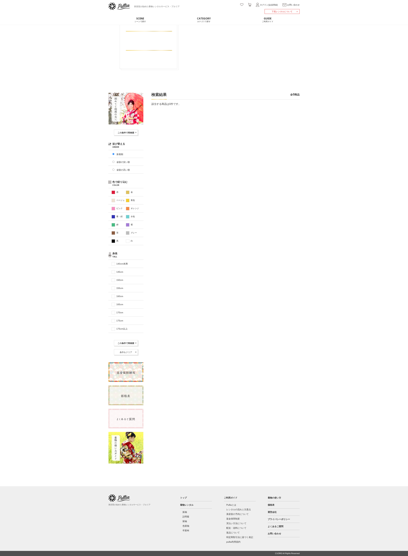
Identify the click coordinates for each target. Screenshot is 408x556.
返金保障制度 (233, 518)
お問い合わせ (274, 533)
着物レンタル (186, 505)
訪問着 (185, 516)
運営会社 (272, 512)
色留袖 (185, 526)
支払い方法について (236, 523)
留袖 (184, 521)
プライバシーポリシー (279, 519)
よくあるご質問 (275, 526)
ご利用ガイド (230, 497)
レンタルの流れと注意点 (238, 509)
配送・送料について (236, 528)
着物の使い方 (274, 497)
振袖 (184, 512)
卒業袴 (185, 530)
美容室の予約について (237, 514)
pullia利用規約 (233, 542)
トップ (183, 497)
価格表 (271, 505)
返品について (233, 532)
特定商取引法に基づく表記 (239, 537)
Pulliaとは (231, 505)
